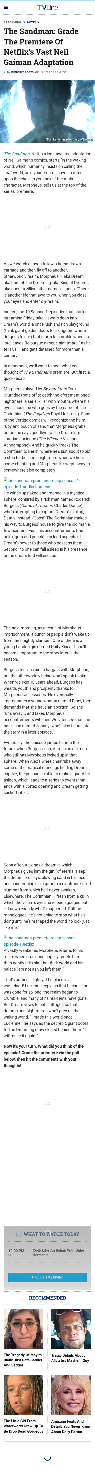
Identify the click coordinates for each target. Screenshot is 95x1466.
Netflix (33, 22)
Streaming (12, 22)
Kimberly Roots (22, 72)
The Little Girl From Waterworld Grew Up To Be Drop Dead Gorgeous (23, 1426)
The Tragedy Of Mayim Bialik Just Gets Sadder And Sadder (23, 1360)
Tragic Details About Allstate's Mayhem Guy (70, 1358)
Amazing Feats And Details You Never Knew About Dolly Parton (71, 1427)
